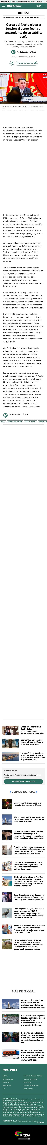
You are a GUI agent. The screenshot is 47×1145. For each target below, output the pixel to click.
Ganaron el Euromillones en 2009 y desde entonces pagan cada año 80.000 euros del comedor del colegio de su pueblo (29, 865)
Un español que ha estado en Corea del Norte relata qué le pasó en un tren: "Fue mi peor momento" (33, 756)
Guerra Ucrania (8, 17)
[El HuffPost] (14, 6)
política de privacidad (31, 1085)
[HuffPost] (10, 1069)
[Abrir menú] (3, 6)
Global (23, 13)
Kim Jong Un (30, 422)
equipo (5, 1076)
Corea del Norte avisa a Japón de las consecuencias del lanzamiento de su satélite (32, 730)
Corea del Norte (15, 422)
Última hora (39, 6)
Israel (36, 17)
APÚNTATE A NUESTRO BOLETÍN (23, 781)
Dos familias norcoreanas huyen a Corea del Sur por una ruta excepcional (32, 742)
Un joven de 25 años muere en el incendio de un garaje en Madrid (28, 804)
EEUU (16, 17)
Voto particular (37, 1)
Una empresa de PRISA (23, 1133)
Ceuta (13, 1)
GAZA (27, 17)
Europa (21, 17)
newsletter (7, 1085)
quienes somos (8, 1079)
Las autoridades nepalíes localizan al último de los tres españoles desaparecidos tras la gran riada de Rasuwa (33, 1020)
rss (4, 1089)
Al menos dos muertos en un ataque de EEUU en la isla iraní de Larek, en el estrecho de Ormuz (29, 819)
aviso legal (27, 1082)
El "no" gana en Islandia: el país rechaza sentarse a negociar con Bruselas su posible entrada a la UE (32, 1038)
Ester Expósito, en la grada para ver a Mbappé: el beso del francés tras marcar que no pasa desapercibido (29, 897)
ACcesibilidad (28, 1089)
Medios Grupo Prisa (23, 1139)
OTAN (31, 17)
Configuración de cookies (33, 1076)
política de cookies (30, 1079)
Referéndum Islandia (23, 1)
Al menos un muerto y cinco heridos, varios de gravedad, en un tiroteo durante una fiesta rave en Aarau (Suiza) (32, 1055)
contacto (6, 1082)
